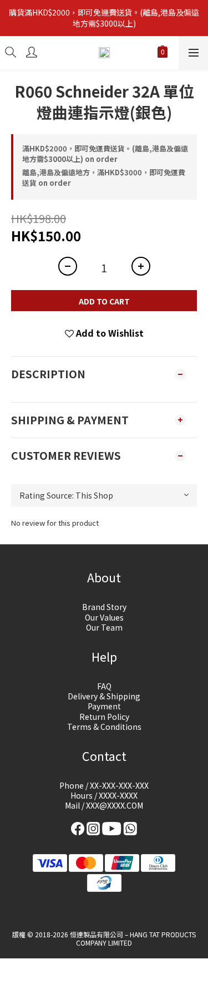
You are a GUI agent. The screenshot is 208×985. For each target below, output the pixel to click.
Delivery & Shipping (104, 696)
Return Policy (104, 716)
